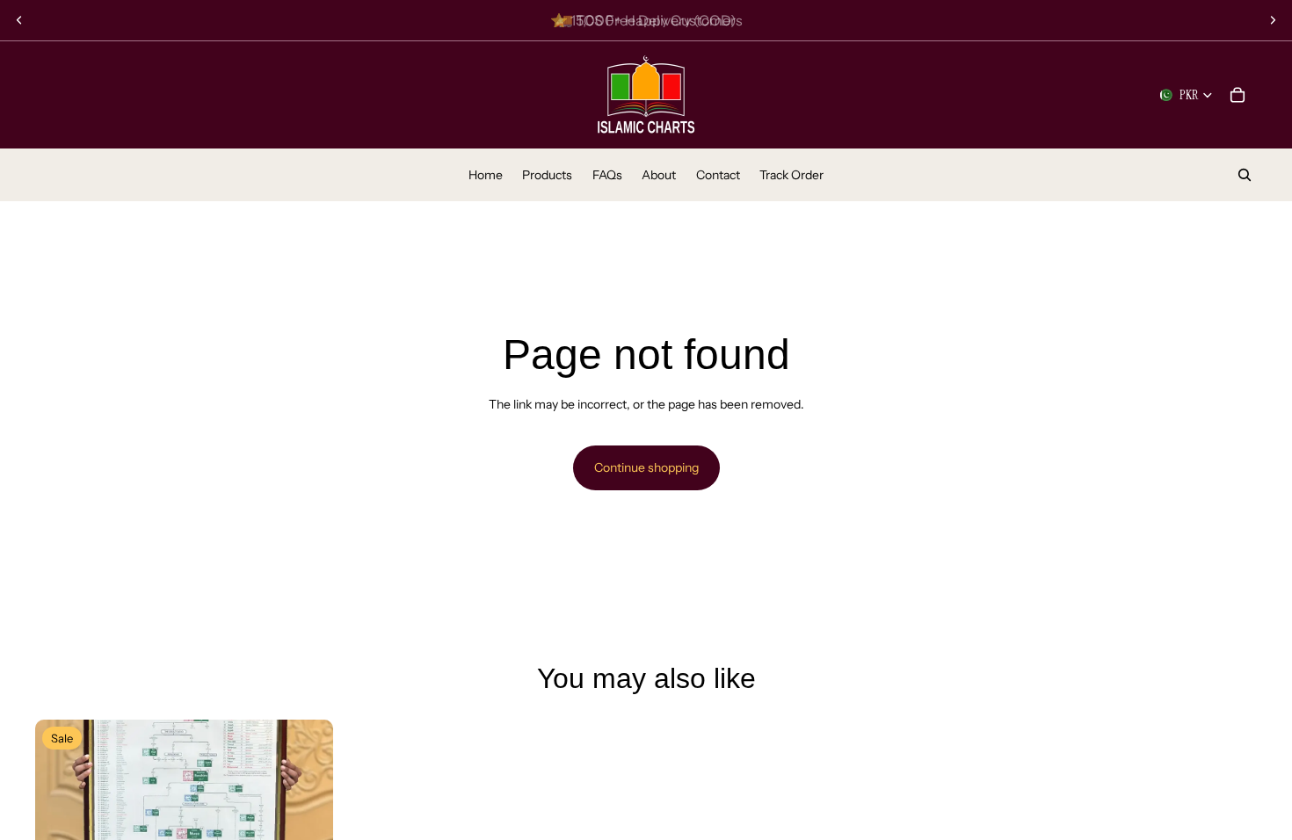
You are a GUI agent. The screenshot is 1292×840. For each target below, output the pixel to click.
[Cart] (1237, 95)
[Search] (1244, 175)
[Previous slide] (19, 20)
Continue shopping (646, 467)
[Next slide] (1272, 20)
